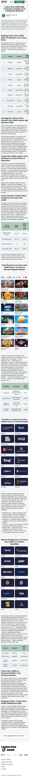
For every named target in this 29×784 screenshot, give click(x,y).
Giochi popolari (3, 277)
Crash (17, 277)
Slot (24, 277)
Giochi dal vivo (10, 277)
